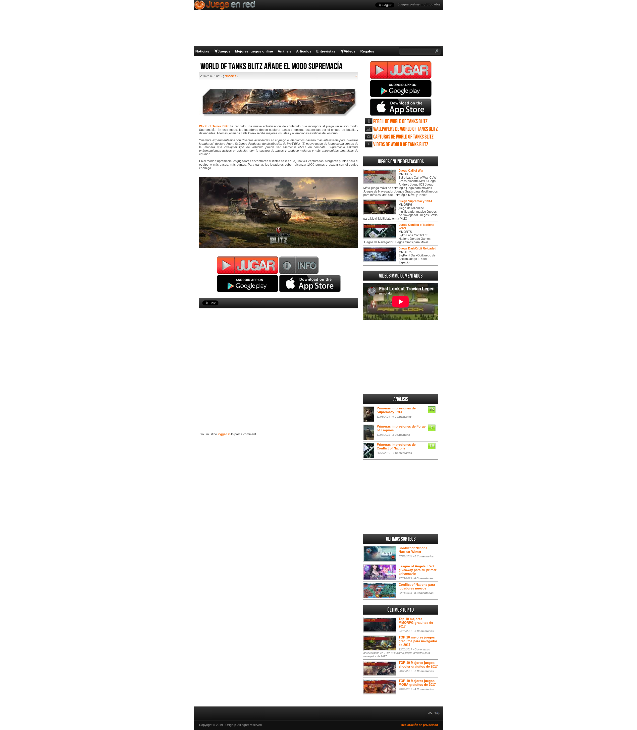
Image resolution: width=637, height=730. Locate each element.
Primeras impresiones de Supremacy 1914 (396, 410)
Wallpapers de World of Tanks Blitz (405, 129)
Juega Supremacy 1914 (415, 201)
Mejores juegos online (254, 51)
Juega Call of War (411, 170)
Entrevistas (325, 51)
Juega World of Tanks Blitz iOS (400, 107)
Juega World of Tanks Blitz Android (400, 88)
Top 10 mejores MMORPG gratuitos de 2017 (416, 622)
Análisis (284, 51)
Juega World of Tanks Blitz (400, 70)
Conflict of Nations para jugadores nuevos (417, 586)
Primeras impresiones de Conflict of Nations (396, 446)
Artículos (304, 51)
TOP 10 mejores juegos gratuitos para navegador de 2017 (418, 641)
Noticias (202, 51)
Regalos (367, 51)
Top (436, 713)
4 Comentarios (424, 689)
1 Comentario (401, 434)
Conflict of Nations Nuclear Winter (413, 550)
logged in (224, 434)
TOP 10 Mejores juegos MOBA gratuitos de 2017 (417, 682)
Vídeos (350, 51)
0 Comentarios (402, 416)
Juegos (224, 51)
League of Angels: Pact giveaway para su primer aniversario (417, 570)
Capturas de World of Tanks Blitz (403, 137)
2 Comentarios (402, 452)
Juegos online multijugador (419, 4)
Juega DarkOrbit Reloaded (417, 248)
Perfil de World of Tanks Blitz (400, 121)
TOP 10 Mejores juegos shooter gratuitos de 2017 (418, 664)
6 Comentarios (424, 631)
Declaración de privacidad (419, 725)
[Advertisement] (278, 358)
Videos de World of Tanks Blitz (400, 144)
